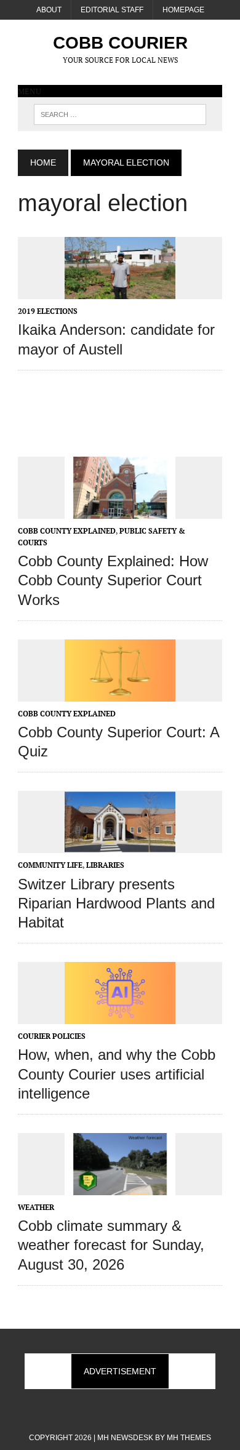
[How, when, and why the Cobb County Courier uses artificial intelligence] (120, 1016)
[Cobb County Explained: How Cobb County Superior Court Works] (120, 510)
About (49, 10)
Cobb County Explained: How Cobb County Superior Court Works (113, 580)
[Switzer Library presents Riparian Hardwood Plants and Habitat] (120, 845)
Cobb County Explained (67, 530)
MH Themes (189, 1437)
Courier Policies (52, 1036)
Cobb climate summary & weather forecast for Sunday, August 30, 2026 (111, 1244)
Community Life (50, 865)
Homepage (183, 10)
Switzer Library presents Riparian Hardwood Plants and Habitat (116, 903)
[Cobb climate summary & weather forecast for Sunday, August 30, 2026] (120, 1187)
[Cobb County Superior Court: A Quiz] (120, 693)
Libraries (105, 865)
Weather (36, 1207)
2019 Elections (48, 311)
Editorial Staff (112, 10)
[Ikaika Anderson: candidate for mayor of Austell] (120, 291)
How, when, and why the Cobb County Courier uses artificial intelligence (116, 1073)
